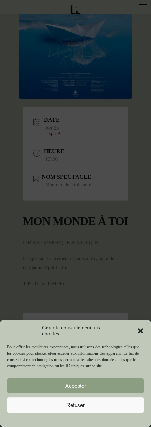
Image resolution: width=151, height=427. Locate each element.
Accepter (75, 386)
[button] (140, 330)
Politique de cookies (75, 418)
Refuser (75, 405)
